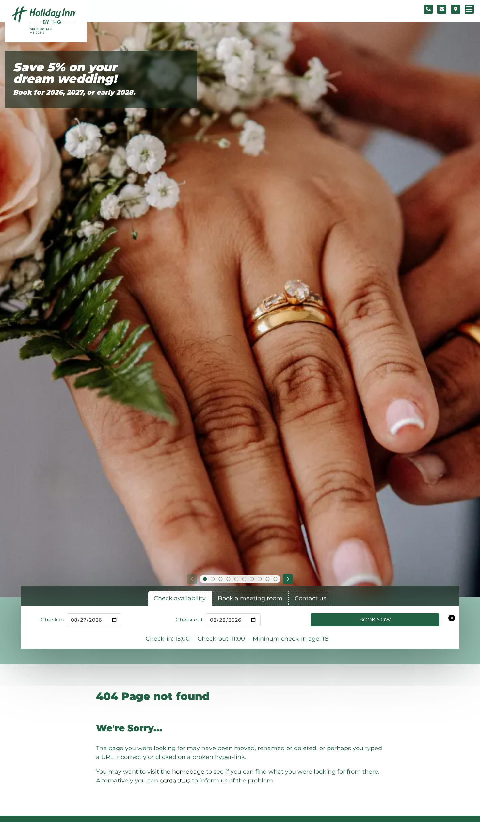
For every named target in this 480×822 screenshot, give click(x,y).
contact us (175, 780)
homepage (188, 771)
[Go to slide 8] (260, 579)
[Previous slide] (192, 579)
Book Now (375, 620)
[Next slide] (288, 579)
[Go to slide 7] (252, 579)
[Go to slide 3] (220, 579)
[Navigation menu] (469, 9)
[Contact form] (441, 9)
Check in (52, 620)
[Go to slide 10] (275, 579)
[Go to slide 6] (244, 579)
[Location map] (455, 9)
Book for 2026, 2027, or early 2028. (74, 92)
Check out (189, 620)
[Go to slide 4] (228, 579)
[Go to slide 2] (213, 579)
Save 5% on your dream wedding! (65, 73)
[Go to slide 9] (267, 579)
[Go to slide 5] (236, 579)
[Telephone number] (428, 9)
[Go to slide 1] (205, 579)
